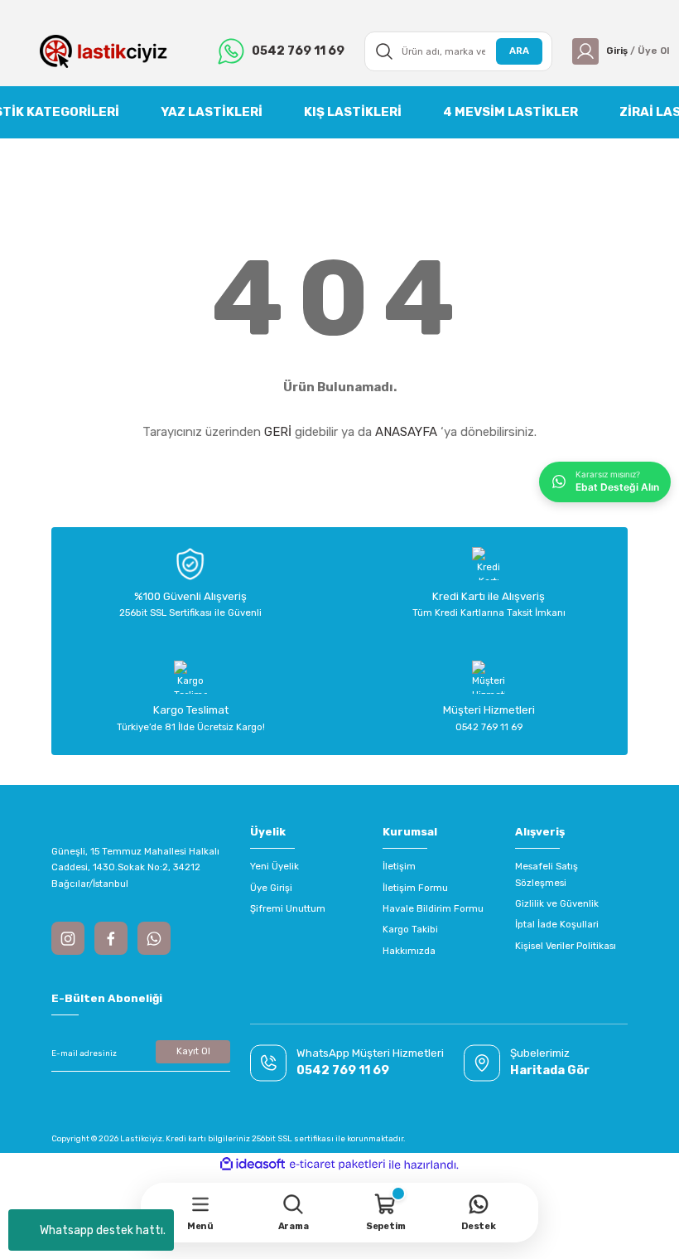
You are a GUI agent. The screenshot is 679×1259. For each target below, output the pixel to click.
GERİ (277, 431)
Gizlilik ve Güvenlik (557, 903)
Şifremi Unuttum (287, 908)
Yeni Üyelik (274, 866)
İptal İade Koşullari (557, 924)
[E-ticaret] (337, 1164)
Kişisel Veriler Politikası (565, 946)
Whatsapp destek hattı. (103, 1230)
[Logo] (103, 51)
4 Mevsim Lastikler (510, 111)
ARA (519, 50)
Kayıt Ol (193, 1051)
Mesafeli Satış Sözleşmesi (546, 874)
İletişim (399, 866)
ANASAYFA (406, 431)
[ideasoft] (252, 1164)
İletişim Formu (415, 887)
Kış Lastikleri (353, 111)
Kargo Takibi (410, 929)
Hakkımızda (409, 950)
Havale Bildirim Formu (433, 908)
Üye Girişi (271, 887)
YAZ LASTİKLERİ (211, 111)
